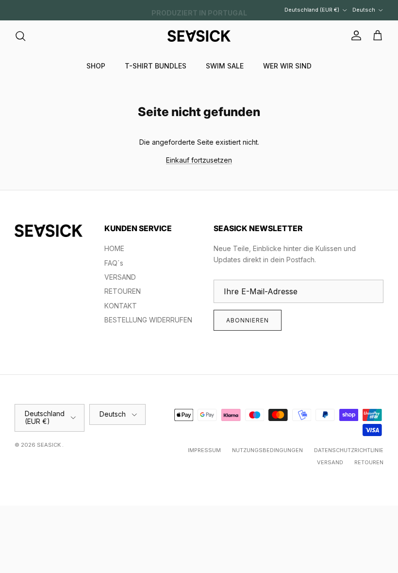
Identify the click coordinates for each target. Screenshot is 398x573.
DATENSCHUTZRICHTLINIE (348, 450)
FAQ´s (113, 263)
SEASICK (49, 444)
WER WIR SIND (287, 66)
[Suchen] (20, 36)
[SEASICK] (199, 36)
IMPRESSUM (204, 450)
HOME (114, 248)
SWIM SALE (225, 66)
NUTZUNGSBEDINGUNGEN (267, 450)
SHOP (95, 66)
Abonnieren (247, 320)
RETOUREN (122, 291)
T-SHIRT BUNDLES (155, 66)
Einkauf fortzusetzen (199, 160)
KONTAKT (120, 306)
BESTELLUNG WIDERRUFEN (148, 320)
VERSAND (120, 277)
